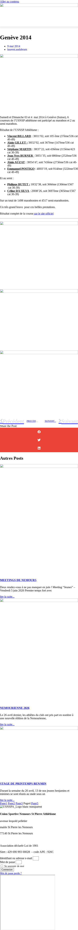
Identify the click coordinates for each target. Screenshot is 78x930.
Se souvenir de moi (14, 866)
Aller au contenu (9, 1)
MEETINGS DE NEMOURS (18, 580)
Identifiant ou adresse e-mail (16, 858)
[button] (39, 27)
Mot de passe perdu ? (11, 873)
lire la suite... (7, 596)
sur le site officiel (43, 213)
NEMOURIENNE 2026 (14, 707)
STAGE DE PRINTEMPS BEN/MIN (23, 783)
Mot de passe (7, 862)
